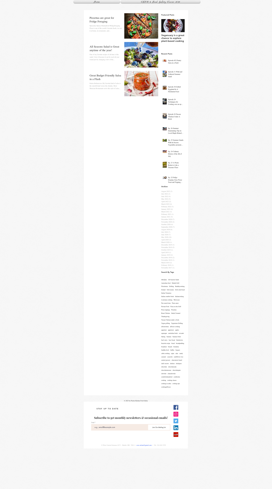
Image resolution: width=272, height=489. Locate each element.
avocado (181, 333)
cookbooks (177, 377)
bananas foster (177, 337)
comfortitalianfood (166, 377)
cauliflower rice (178, 357)
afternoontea (165, 327)
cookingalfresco (166, 387)
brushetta (176, 347)
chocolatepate (177, 370)
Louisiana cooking (166, 300)
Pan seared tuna (166, 303)
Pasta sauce (175, 303)
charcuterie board (177, 360)
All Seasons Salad (173, 280)
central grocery (165, 360)
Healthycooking (180, 286)
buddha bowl (165, 350)
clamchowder (172, 374)
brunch (170, 347)
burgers (178, 350)
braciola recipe (165, 343)
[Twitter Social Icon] (176, 421)
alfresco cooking (175, 327)
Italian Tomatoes (166, 293)
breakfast (164, 347)
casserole (170, 357)
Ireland (163, 290)
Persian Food (165, 306)
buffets (172, 350)
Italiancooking (179, 296)
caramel (163, 357)
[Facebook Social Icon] (176, 407)
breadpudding (180, 343)
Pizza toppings (165, 310)
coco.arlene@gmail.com (144, 445)
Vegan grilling (165, 323)
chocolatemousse (166, 370)
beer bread (172, 340)
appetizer (164, 330)
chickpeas (179, 363)
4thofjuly (164, 280)
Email (92, 422)
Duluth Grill (175, 283)
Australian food (166, 283)
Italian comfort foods (167, 296)
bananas (169, 337)
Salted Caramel (175, 313)
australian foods (173, 333)
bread (173, 343)
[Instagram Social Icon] (176, 414)
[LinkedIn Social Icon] (176, 427)
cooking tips (176, 383)
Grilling (171, 286)
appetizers (171, 330)
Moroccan (177, 300)
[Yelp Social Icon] (176, 434)
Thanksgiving (165, 316)
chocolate (164, 367)
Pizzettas (173, 310)
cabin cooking (165, 353)
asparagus (164, 333)
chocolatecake (172, 367)
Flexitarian (164, 286)
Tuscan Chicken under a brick (170, 320)
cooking (163, 380)
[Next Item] (181, 25)
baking (163, 337)
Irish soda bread (180, 290)
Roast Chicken (165, 313)
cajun (172, 353)
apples (177, 330)
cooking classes (171, 380)
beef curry (164, 340)
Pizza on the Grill (175, 306)
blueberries (179, 340)
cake (176, 353)
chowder (163, 374)
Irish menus (170, 290)
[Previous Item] (165, 25)
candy (181, 353)
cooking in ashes (166, 383)
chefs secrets (165, 363)
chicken (172, 363)
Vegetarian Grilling (177, 323)
